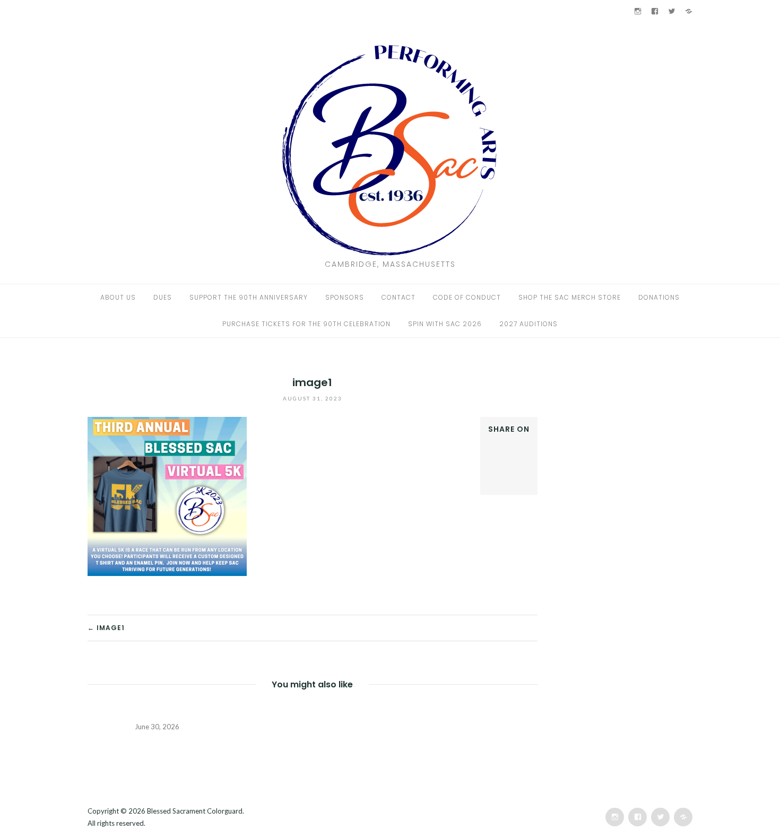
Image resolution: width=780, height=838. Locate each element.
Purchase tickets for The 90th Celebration (306, 323)
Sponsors (344, 297)
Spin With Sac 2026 (445, 323)
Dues (162, 297)
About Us (118, 297)
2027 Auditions (528, 323)
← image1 (106, 627)
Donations (659, 297)
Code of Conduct (467, 297)
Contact (398, 297)
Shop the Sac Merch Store (569, 297)
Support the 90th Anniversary (248, 297)
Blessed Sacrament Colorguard (194, 811)
